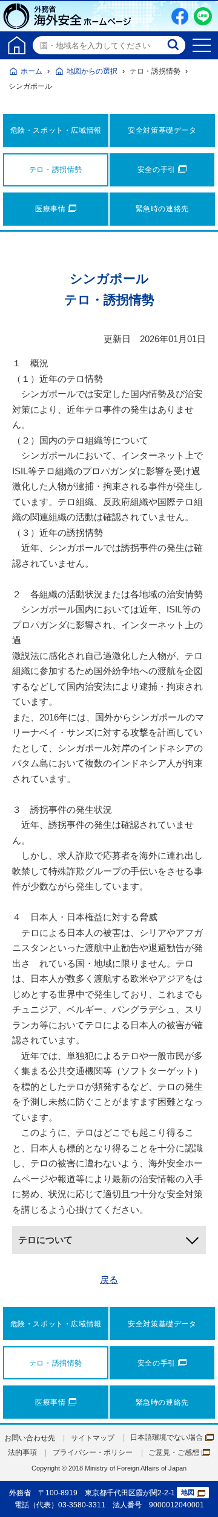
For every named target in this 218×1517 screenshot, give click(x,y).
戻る (109, 1279)
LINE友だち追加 (203, 16)
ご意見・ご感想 (173, 1452)
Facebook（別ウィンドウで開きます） (180, 16)
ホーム (31, 71)
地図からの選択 (92, 71)
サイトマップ (92, 1438)
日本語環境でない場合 (166, 1437)
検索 (174, 45)
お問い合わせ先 (29, 1438)
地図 (187, 1492)
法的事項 (22, 1452)
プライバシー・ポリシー (93, 1452)
